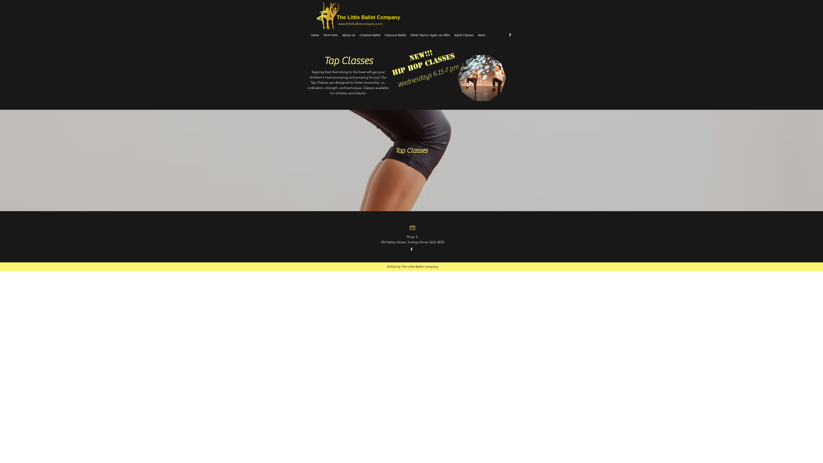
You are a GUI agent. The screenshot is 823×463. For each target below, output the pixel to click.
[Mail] (412, 227)
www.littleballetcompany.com (360, 24)
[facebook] (510, 35)
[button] (511, 21)
